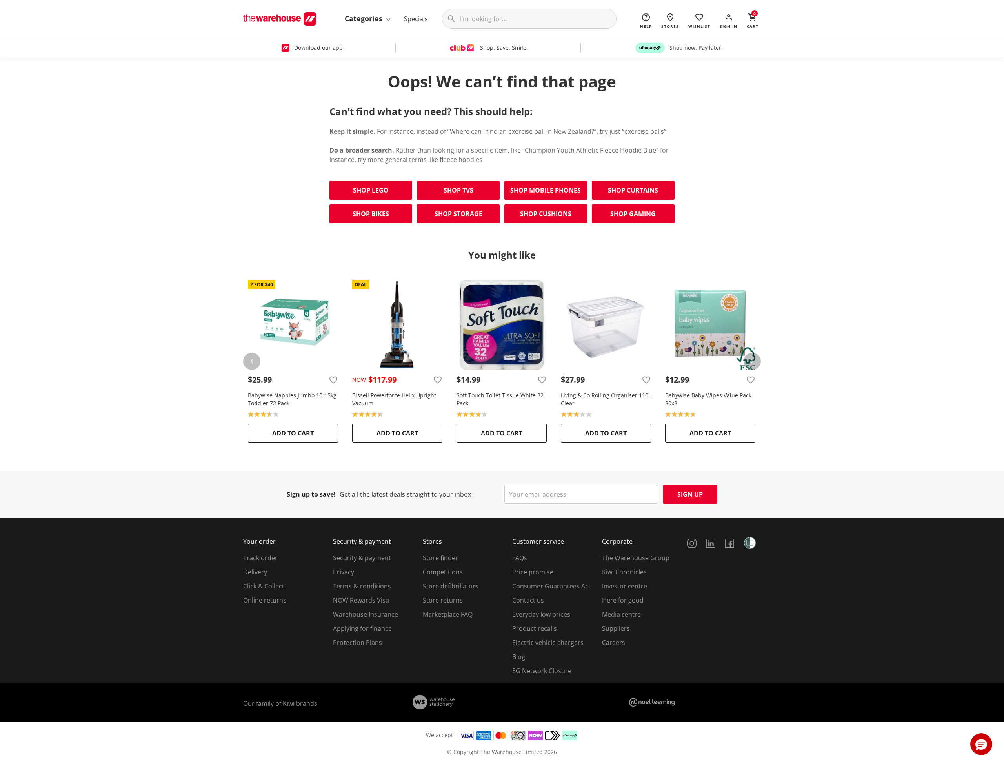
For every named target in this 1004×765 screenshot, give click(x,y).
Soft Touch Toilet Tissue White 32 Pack (500, 399)
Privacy (343, 572)
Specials (416, 19)
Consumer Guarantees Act (551, 586)
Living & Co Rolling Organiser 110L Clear (606, 399)
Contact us (528, 600)
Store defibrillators (450, 586)
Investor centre (624, 586)
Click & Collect (263, 586)
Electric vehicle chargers (548, 642)
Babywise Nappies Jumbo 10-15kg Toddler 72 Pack (292, 399)
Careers (613, 642)
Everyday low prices (541, 614)
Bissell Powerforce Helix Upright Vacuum (394, 399)
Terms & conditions (362, 586)
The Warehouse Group (635, 558)
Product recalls (534, 628)
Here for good (623, 600)
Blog (518, 656)
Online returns (264, 600)
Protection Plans (357, 642)
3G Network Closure (541, 671)
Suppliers (616, 628)
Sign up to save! (311, 494)
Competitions (443, 572)
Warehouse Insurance (365, 614)
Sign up (690, 494)
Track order (260, 558)
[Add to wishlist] (333, 380)
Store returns (443, 600)
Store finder (440, 558)
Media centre (621, 614)
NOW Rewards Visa (361, 600)
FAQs (519, 558)
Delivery (255, 572)
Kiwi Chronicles (624, 572)
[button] (728, 20)
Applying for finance (362, 628)
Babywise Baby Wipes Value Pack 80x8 (708, 399)
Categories (364, 18)
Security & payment (362, 558)
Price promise (532, 572)
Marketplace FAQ (448, 614)
